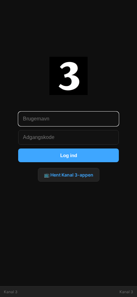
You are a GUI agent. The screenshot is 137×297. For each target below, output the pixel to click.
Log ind (68, 155)
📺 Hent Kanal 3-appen (68, 174)
